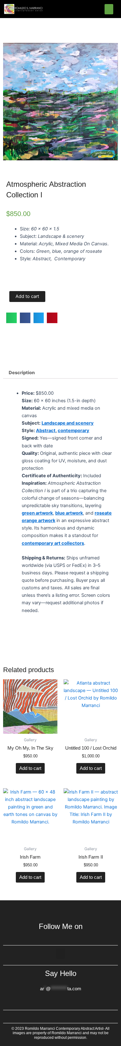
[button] (109, 9)
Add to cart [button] (30, 768)
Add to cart (27, 296)
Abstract (46, 430)
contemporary (73, 430)
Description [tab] (22, 372)
